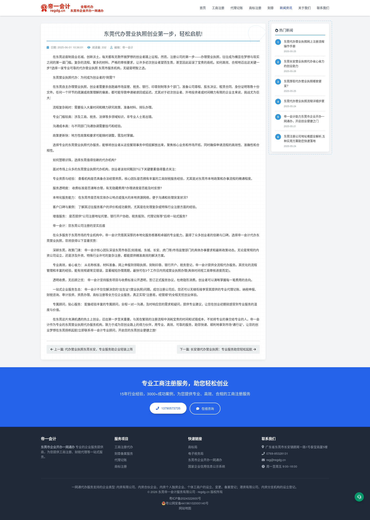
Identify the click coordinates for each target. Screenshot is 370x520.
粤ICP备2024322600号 (185, 498)
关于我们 (304, 8)
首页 (203, 8)
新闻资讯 (286, 8)
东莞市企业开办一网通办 (58, 447)
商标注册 (255, 8)
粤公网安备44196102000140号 (187, 503)
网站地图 (185, 508)
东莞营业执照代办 (65, 77)
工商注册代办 (123, 447)
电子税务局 (196, 453)
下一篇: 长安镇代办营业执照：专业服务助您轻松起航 (216, 349)
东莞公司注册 (80, 225)
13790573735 (170, 408)
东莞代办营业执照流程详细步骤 (304, 101)
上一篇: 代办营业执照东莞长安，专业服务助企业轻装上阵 (93, 349)
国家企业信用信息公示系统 (206, 466)
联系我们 (323, 8)
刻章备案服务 (123, 453)
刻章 (270, 8)
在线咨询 (208, 408)
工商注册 (218, 8)
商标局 (192, 447)
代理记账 (236, 8)
